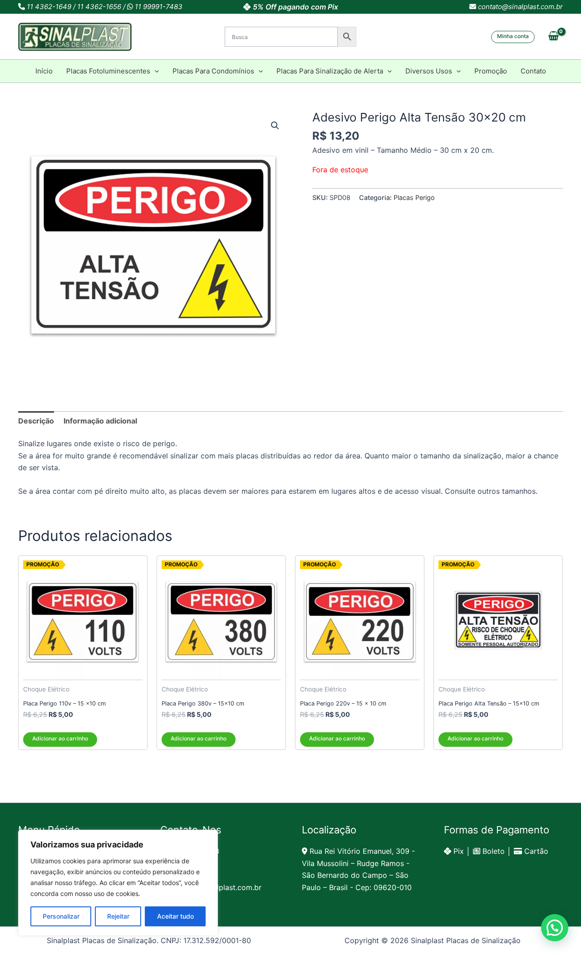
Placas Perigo (414, 197)
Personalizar (61, 916)
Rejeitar (118, 916)
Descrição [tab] (36, 420)
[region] (118, 883)
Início (44, 71)
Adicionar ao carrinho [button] (60, 738)
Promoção (490, 71)
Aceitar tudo (175, 916)
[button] (513, 37)
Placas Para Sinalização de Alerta (329, 71)
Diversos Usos (428, 71)
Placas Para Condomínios (213, 71)
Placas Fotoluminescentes (108, 71)
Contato (533, 71)
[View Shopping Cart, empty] (553, 37)
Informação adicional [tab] (100, 420)
